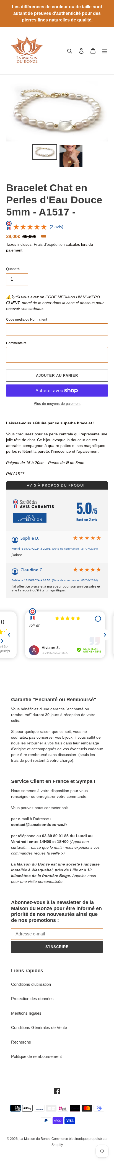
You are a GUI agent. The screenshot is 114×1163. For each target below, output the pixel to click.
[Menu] (104, 51)
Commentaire (16, 343)
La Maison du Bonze (34, 1139)
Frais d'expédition (49, 244)
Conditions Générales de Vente (39, 1027)
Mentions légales (26, 1013)
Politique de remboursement (36, 1056)
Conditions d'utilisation (31, 984)
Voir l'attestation (30, 518)
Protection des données (32, 998)
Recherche (21, 1042)
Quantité (13, 269)
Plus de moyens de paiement (57, 404)
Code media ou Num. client (26, 319)
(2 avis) (56, 226)
